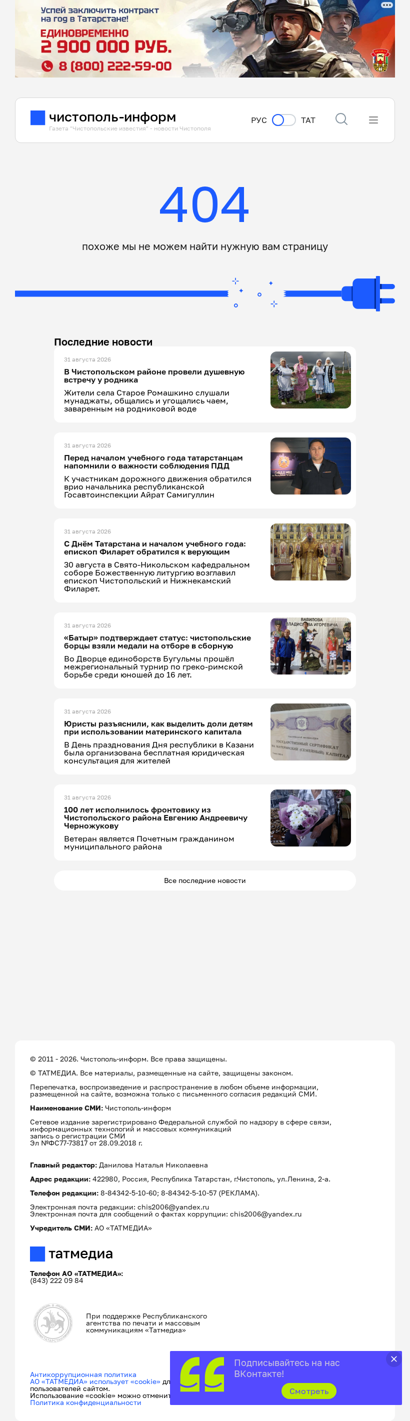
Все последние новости (205, 880)
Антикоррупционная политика (83, 1374)
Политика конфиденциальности (86, 1402)
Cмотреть (309, 1391)
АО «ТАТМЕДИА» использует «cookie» (95, 1381)
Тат (308, 120)
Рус (259, 120)
